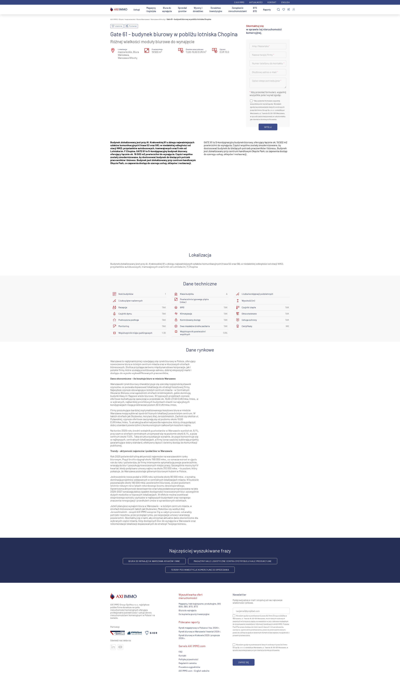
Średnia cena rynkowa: (195, 49)
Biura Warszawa (143, 19)
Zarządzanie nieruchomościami (237, 10)
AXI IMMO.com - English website (194, 670)
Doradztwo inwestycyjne (215, 10)
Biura (121, 19)
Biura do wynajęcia (167, 10)
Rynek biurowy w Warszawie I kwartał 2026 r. (200, 631)
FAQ (180, 651)
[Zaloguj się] (293, 9)
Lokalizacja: (123, 49)
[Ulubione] (283, 9)
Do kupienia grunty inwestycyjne (194, 614)
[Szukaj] (278, 9)
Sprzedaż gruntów (182, 10)
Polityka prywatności (188, 659)
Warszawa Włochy (158, 19)
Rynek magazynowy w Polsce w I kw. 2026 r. (199, 627)
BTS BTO (255, 10)
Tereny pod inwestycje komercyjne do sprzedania (200, 569)
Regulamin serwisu (188, 663)
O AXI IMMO (239, 2)
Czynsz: (223, 49)
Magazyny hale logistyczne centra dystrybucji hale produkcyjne (233, 561)
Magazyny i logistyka (151, 10)
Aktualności (255, 2)
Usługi (136, 9)
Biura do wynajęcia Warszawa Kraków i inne (154, 561)
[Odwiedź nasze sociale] (113, 647)
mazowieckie (130, 19)
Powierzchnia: (157, 49)
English (285, 2)
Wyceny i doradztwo (198, 10)
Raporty (267, 9)
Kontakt (272, 2)
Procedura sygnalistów (189, 666)
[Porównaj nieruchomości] (289, 9)
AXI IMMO (114, 19)
